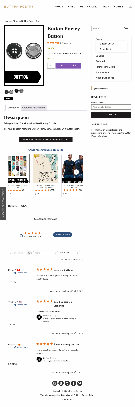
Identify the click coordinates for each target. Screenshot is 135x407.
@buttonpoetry (101, 89)
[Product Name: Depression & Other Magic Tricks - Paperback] (45, 176)
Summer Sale (102, 72)
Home (7, 21)
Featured (100, 61)
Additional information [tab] (33, 107)
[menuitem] (59, 6)
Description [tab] (13, 107)
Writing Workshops (105, 78)
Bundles (100, 56)
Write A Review (63, 235)
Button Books (107, 44)
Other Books (106, 49)
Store (15, 21)
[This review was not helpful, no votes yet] (80, 291)
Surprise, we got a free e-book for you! (45, 139)
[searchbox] (17, 253)
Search (127, 28)
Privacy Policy (88, 395)
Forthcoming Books (105, 67)
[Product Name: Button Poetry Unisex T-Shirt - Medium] (73, 176)
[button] (15, 172)
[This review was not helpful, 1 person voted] (80, 333)
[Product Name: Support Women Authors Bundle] (17, 176)
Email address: (97, 103)
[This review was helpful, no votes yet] (75, 291)
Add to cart (68, 65)
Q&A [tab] (23, 206)
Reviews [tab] (13, 206)
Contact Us (67, 399)
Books (99, 39)
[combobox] (44, 253)
